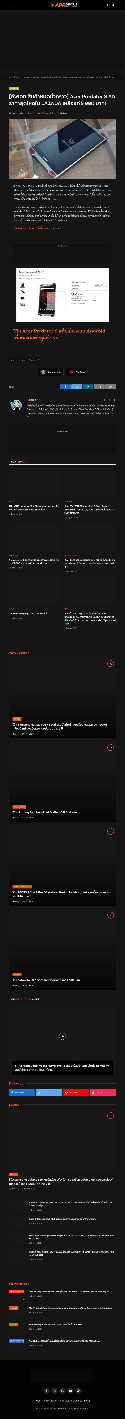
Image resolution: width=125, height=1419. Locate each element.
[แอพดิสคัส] (62, 5)
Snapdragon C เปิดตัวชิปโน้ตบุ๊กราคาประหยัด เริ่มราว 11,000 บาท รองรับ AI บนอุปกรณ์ (34, 561)
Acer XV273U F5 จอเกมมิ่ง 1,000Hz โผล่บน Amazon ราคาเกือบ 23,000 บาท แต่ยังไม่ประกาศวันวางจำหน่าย (89, 510)
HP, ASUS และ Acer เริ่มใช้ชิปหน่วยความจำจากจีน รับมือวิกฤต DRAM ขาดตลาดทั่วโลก (34, 508)
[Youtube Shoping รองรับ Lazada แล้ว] (35, 590)
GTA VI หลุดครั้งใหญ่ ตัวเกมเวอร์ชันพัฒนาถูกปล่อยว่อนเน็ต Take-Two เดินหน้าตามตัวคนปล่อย (70, 1308)
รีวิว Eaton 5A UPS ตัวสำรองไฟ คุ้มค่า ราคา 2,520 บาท (46, 980)
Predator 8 (34, 360)
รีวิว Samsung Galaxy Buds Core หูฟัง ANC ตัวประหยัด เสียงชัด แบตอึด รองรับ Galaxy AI (69, 1291)
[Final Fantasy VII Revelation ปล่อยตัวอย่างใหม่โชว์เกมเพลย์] (17, 1328)
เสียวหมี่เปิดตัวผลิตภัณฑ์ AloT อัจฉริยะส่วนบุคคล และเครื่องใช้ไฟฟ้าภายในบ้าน (62, 1219)
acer (13, 360)
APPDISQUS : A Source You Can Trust (73, 1408)
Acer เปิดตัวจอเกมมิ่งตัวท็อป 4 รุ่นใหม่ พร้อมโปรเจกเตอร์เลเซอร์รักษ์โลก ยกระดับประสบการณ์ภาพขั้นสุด (89, 563)
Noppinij (32, 399)
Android (34, 77)
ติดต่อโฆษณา (50, 1400)
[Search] (112, 5)
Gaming (13, 1308)
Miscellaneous (71, 555)
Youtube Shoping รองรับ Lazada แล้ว (28, 613)
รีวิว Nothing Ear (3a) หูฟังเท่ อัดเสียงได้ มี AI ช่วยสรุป (45, 812)
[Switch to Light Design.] (108, 5)
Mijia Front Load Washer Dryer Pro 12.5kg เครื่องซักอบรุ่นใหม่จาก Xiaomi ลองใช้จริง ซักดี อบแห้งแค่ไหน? (62, 1068)
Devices (17, 719)
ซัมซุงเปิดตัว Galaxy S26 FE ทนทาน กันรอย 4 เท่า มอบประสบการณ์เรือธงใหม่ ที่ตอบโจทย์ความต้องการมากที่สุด (70, 1204)
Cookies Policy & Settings (75, 1400)
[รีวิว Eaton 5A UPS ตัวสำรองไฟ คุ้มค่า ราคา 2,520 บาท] (62, 950)
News (11, 501)
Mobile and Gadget (22, 887)
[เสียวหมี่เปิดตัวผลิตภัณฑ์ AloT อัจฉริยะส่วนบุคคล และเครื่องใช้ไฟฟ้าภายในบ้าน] (17, 1223)
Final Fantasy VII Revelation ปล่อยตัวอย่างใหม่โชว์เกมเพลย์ (55, 1324)
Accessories (19, 807)
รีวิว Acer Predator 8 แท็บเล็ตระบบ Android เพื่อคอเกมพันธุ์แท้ (59, 334)
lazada (22, 360)
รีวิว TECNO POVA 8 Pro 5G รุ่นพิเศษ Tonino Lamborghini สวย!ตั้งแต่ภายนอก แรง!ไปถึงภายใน (61, 894)
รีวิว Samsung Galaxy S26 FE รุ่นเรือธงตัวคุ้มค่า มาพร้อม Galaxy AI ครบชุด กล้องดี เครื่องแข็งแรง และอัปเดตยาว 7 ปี (59, 726)
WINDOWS (68, 501)
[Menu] (13, 5)
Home (26, 77)
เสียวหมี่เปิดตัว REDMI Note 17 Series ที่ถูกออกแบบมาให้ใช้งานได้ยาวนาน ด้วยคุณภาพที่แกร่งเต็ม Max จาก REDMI (71, 1253)
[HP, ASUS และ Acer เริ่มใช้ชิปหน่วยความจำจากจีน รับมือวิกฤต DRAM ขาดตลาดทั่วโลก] (35, 483)
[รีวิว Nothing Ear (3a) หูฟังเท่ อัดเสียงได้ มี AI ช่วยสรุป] (62, 782)
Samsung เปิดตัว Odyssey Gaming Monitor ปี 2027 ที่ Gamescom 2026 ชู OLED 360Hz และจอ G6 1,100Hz (71, 1237)
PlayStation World (18, 1341)
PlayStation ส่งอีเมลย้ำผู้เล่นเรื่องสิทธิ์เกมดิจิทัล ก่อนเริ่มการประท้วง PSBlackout (64, 1341)
